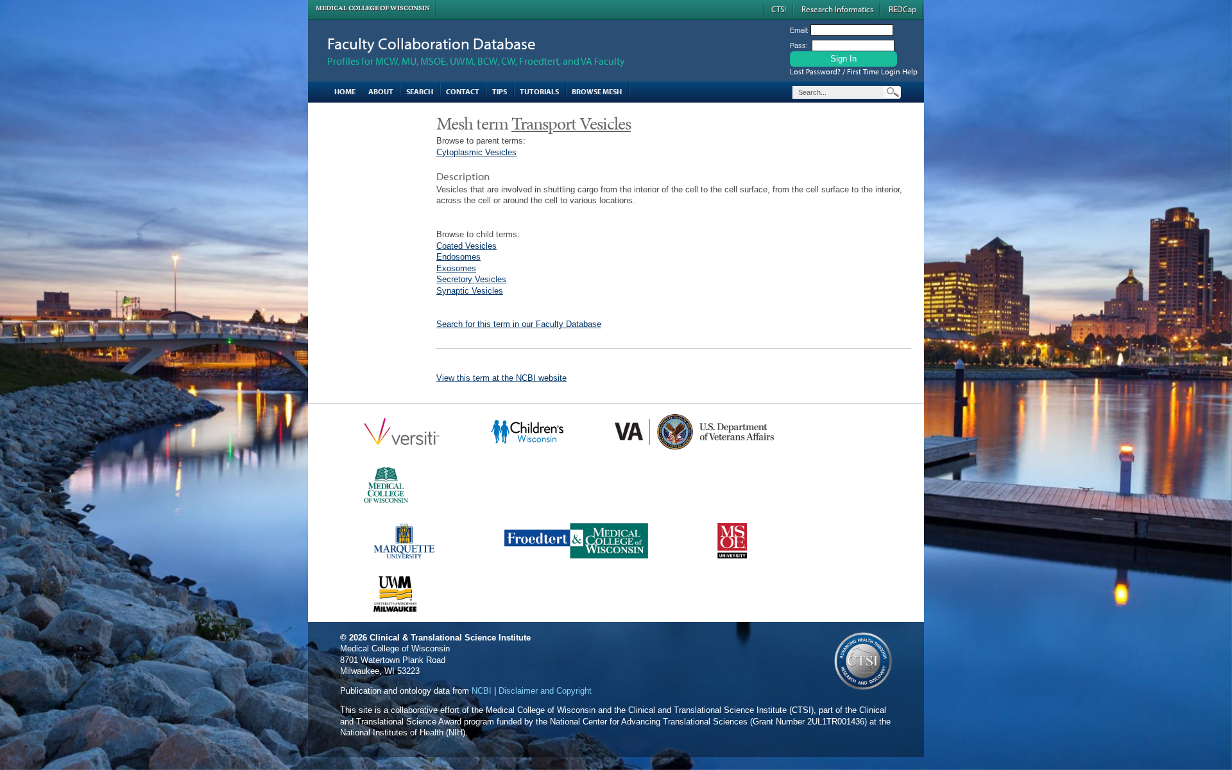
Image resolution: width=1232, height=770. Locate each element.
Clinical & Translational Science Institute (450, 637)
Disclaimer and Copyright (545, 691)
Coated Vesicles (466, 246)
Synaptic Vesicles (469, 291)
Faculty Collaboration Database (431, 43)
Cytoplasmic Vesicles (476, 152)
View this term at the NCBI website (501, 378)
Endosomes (458, 257)
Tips (499, 91)
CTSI (778, 9)
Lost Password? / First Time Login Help (854, 71)
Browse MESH (597, 91)
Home (344, 91)
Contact (462, 91)
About (380, 91)
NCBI (482, 691)
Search (419, 91)
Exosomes (456, 268)
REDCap (902, 9)
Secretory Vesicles (471, 279)
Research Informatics (837, 9)
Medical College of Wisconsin (373, 8)
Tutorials (539, 91)
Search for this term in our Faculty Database (518, 324)
